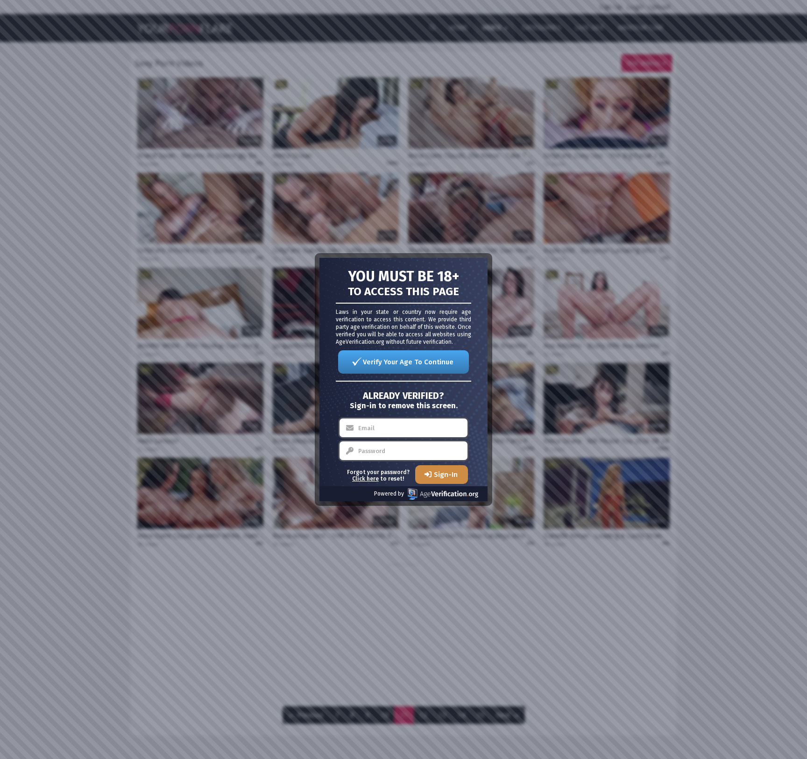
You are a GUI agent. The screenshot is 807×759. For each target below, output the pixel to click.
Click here (365, 478)
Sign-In (446, 474)
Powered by (389, 493)
